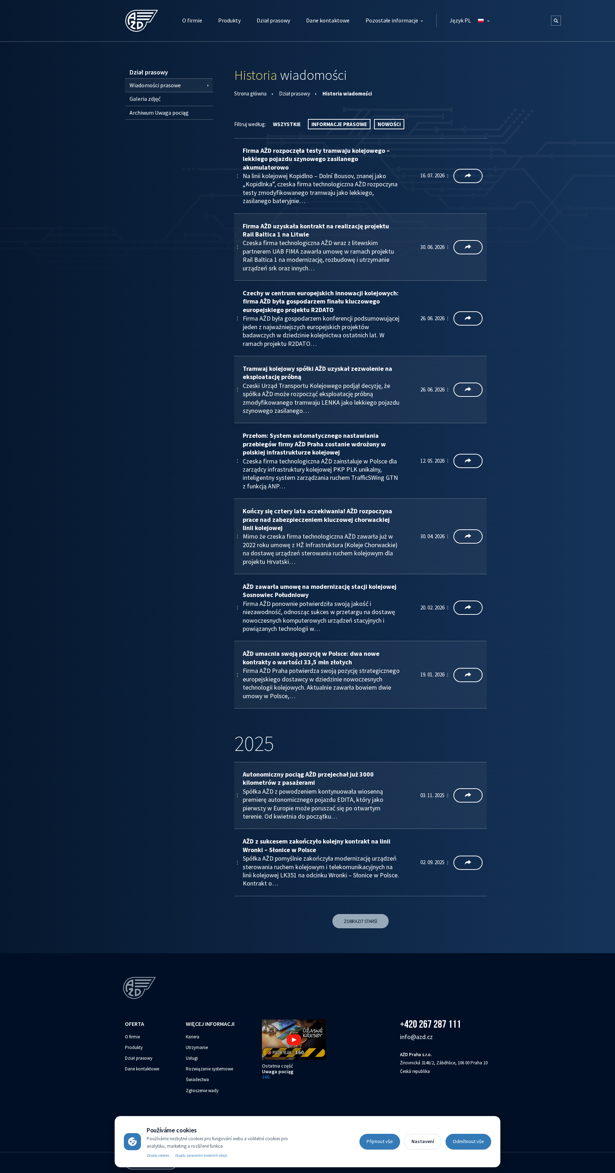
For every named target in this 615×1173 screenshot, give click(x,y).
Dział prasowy (294, 93)
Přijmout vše (380, 1141)
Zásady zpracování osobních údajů (201, 1155)
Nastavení (422, 1141)
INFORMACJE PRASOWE (339, 124)
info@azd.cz (416, 1037)
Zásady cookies (158, 1155)
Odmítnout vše (468, 1141)
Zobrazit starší (360, 921)
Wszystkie (287, 124)
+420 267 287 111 (430, 1023)
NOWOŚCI (389, 124)
